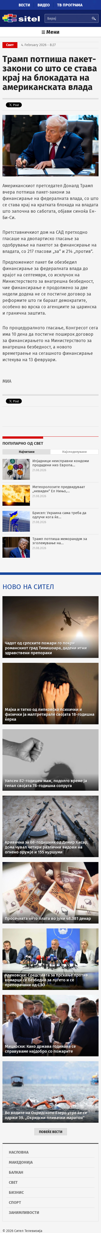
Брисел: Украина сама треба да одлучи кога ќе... (59, 515)
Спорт (15, 1202)
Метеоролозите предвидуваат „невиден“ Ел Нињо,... (58, 489)
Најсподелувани (74, 452)
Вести (24, 5)
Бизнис (16, 1192)
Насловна (18, 1152)
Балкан (16, 1172)
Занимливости (24, 1212)
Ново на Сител (28, 586)
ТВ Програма (69, 5)
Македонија (21, 1162)
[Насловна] (21, 21)
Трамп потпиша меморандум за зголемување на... (59, 541)
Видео (44, 5)
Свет (13, 1182)
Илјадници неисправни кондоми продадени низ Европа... (60, 463)
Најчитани (27, 452)
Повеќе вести (50, 1132)
